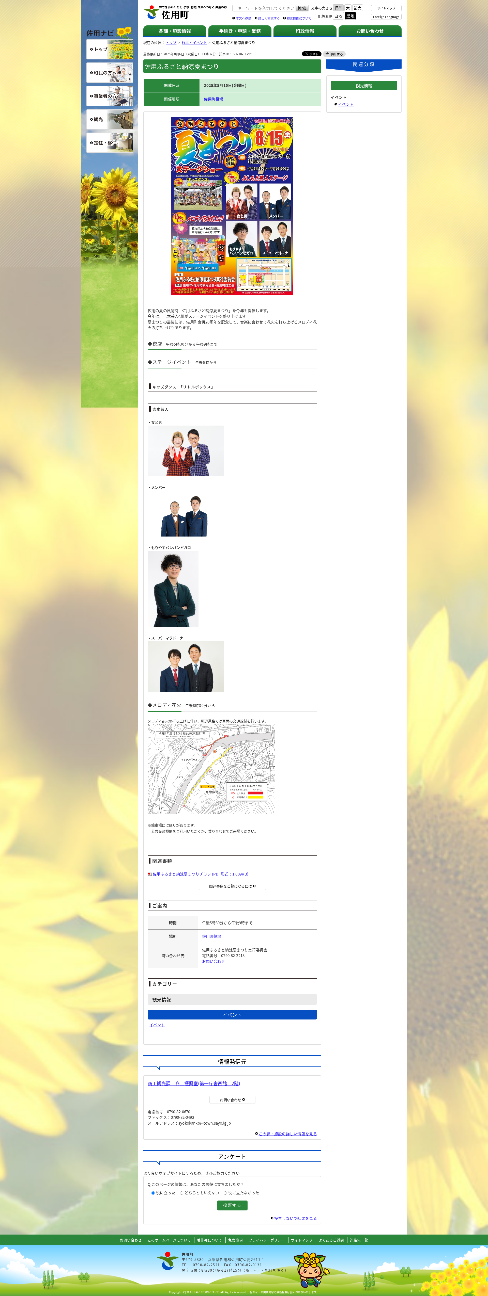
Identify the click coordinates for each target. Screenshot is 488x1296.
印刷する (336, 54)
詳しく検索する (269, 18)
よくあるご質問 (331, 1239)
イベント (157, 1024)
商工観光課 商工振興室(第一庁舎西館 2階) (194, 1083)
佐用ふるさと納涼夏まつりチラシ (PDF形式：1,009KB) (200, 874)
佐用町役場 (213, 99)
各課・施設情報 (175, 30)
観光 (109, 119)
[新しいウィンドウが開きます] (232, 294)
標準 (338, 7)
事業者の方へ (109, 96)
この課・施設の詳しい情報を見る (288, 1133)
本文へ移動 (243, 18)
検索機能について (299, 18)
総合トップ (109, 49)
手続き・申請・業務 (240, 30)
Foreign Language (386, 16)
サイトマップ (386, 8)
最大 (357, 7)
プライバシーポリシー (267, 1239)
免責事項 (235, 1239)
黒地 (350, 16)
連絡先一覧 (359, 1239)
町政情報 (305, 30)
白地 (338, 16)
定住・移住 (109, 143)
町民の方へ (109, 72)
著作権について (209, 1239)
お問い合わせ (370, 30)
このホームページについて (169, 1239)
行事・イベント (194, 42)
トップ (171, 42)
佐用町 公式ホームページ (185, 12)
